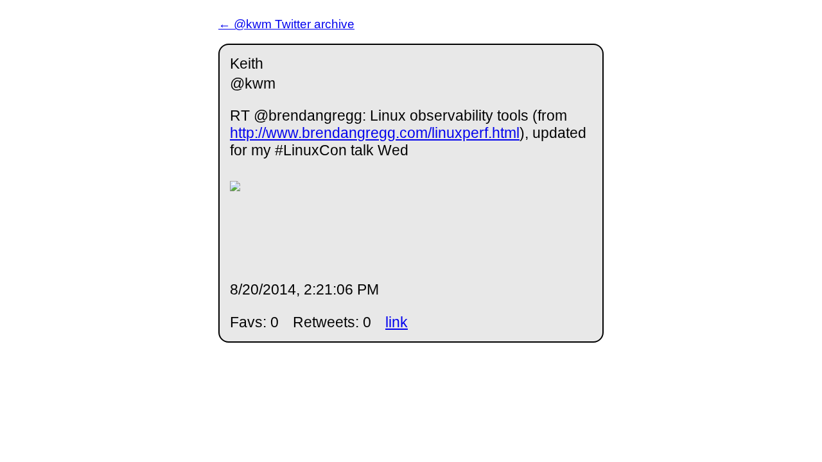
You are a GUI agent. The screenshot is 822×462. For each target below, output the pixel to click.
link (396, 322)
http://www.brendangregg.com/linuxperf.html (375, 132)
